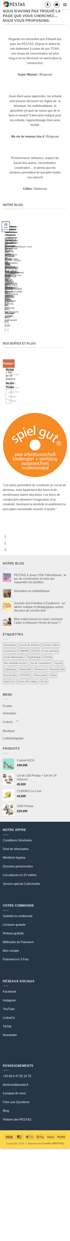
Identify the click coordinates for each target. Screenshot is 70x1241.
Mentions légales (14, 857)
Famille (48, 657)
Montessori (41, 669)
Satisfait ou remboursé (17, 916)
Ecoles (7, 706)
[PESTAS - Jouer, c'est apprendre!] (14, 4)
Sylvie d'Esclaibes (27, 681)
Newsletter (10, 1035)
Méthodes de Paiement (18, 942)
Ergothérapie (34, 657)
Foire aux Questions (16, 1102)
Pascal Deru (10, 675)
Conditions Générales (17, 840)
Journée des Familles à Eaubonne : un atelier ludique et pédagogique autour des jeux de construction (39, 607)
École (44, 681)
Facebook (9, 991)
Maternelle (25, 669)
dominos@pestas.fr (15, 1084)
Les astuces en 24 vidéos (19, 875)
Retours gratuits (13, 933)
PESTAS (25, 675)
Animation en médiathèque (32, 591)
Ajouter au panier (10, 396)
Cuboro (8, 722)
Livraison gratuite (14, 924)
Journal (58, 663)
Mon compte (11, 950)
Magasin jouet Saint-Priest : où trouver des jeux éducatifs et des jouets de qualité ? (9, 240)
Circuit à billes (51, 645)
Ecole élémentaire (13, 657)
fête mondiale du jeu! (15, 663)
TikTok (7, 1026)
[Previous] (3, 276)
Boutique (9, 731)
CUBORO (23, 651)
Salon (53, 675)
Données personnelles (18, 866)
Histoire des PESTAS (17, 1119)
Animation (9, 713)
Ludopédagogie (13, 738)
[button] (57, 5)
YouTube (9, 1009)
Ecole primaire (50, 651)
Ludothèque (10, 669)
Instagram (9, 1000)
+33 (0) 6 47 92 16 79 (17, 1076)
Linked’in (9, 1017)
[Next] (14, 276)
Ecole (35, 651)
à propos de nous (14, 1093)
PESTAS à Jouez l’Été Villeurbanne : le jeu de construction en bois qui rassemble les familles (40, 578)
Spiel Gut (9, 681)
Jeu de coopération (40, 663)
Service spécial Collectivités (21, 883)
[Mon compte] (48, 5)
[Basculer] (17, 720)
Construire (9, 651)
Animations (10, 645)
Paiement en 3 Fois (16, 959)
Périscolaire (40, 675)
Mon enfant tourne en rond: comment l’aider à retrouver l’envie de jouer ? (38, 621)
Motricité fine (57, 669)
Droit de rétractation (16, 849)
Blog (6, 1110)
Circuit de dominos (30, 645)
